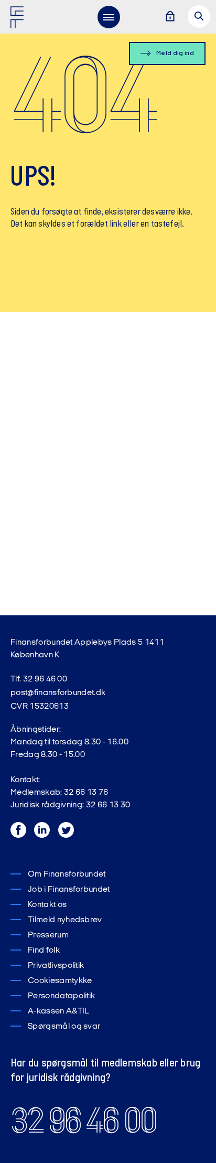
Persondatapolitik (61, 996)
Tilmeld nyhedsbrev (65, 920)
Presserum (48, 935)
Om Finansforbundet (67, 874)
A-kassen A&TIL (58, 1011)
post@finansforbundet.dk (57, 693)
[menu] (108, 17)
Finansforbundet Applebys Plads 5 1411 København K (87, 648)
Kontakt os (47, 905)
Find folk (44, 950)
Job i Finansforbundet (69, 889)
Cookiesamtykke (60, 981)
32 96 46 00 (83, 1121)
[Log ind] (170, 17)
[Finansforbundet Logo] (18, 19)
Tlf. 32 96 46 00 (38, 679)
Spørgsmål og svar (64, 1026)
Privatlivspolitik (56, 966)
